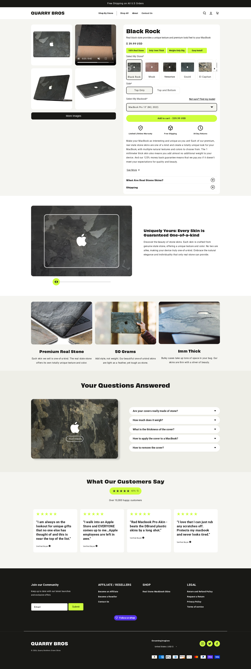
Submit (75, 607)
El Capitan (205, 76)
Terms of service (195, 607)
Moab (152, 76)
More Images (73, 115)
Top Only (139, 90)
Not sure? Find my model (202, 99)
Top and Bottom (166, 90)
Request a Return (196, 596)
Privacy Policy (194, 602)
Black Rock (134, 77)
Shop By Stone (105, 13)
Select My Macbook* (136, 98)
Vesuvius (171, 69)
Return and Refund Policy (200, 591)
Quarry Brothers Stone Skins (49, 650)
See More (132, 170)
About (135, 13)
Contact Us (103, 602)
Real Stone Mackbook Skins (156, 591)
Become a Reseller (107, 596)
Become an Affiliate (108, 591)
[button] (106, 13)
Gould (187, 76)
